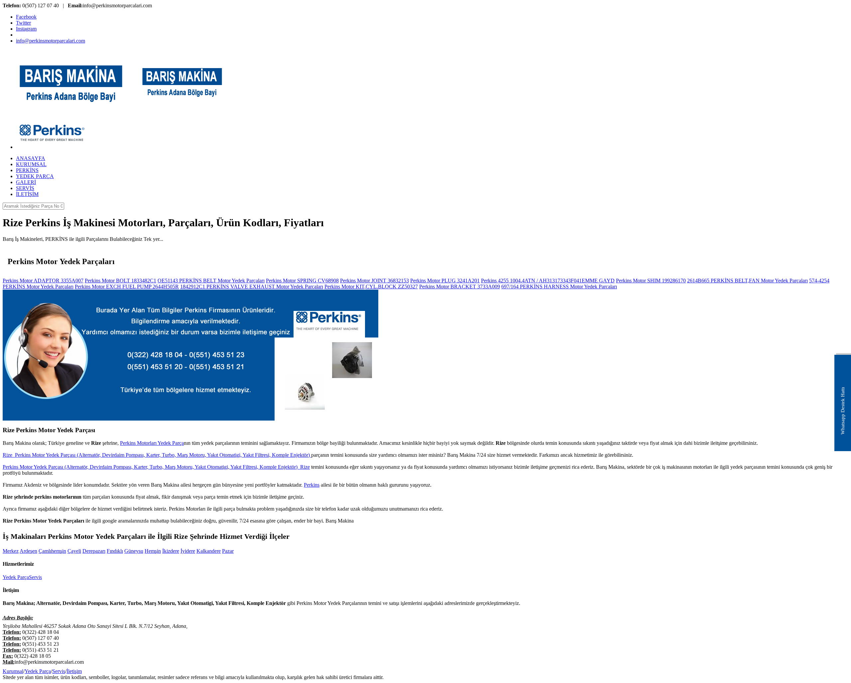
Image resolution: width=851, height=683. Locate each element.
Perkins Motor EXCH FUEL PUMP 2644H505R (127, 286)
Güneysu (133, 551)
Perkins (311, 485)
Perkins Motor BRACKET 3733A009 (459, 286)
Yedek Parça (16, 577)
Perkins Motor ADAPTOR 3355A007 (43, 280)
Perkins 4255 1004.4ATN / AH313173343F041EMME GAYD (548, 280)
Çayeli (74, 551)
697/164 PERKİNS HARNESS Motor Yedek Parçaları (559, 286)
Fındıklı (115, 551)
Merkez (11, 551)
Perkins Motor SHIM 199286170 (651, 280)
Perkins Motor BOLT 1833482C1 (120, 280)
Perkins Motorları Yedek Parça (152, 443)
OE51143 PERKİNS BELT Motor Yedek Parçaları (211, 280)
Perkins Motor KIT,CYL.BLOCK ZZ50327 (371, 286)
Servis (35, 577)
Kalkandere (208, 551)
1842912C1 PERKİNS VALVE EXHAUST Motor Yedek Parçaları (251, 286)
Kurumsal (13, 671)
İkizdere (170, 551)
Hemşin (153, 551)
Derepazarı (93, 551)
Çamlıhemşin (52, 551)
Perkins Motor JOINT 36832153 (374, 280)
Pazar (228, 551)
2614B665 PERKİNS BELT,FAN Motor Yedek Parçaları (747, 280)
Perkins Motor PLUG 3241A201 (445, 280)
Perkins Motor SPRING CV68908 (302, 280)
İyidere (188, 551)
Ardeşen (28, 551)
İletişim (74, 671)
